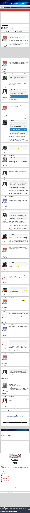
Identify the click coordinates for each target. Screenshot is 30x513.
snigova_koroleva (3, 480)
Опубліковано (12, 59)
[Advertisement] (15, 17)
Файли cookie (17, 505)
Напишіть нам (18, 487)
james (1, 482)
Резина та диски (10, 28)
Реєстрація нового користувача (9, 422)
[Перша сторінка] (1, 31)
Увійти (21, 422)
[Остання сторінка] (17, 31)
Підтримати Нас (4, 7)
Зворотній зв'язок (13, 505)
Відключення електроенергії (14, 9)
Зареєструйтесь (19, 96)
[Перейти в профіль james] (1, 481)
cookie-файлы (5, 508)
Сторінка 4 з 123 (21, 31)
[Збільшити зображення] (24, 83)
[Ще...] (27, 34)
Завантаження (16, 7)
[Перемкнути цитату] (10, 91)
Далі (15, 31)
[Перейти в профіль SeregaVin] (1, 475)
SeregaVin (2, 476)
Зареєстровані (9, 435)
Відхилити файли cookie (13, 511)
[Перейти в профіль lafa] (1, 477)
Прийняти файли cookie (4, 511)
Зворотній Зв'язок (17, 486)
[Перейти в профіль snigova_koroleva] (1, 479)
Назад (3, 31)
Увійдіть (15, 96)
